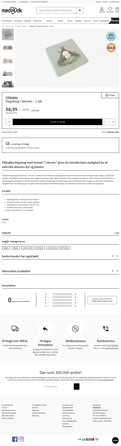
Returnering (67, 418)
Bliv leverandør (8, 415)
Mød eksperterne (8, 410)
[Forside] (3, 26)
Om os (4, 407)
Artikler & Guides (38, 413)
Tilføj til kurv (57, 121)
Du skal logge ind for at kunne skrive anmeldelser (102, 300)
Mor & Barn (9, 26)
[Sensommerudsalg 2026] (111, 48)
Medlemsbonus (68, 413)
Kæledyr (78, 21)
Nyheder (35, 410)
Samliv (96, 21)
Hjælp (115, 440)
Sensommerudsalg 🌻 (40, 2)
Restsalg (35, 415)
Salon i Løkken (8, 418)
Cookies (65, 423)
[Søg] (79, 10)
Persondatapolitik (69, 421)
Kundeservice (114, 2)
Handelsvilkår (67, 410)
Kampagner (24, 2)
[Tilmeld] (76, 386)
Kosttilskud (6, 21)
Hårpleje (27, 21)
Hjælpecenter (67, 407)
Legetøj (18, 26)
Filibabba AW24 (113, 132)
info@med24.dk (111, 348)
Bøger (25, 26)
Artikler (105, 2)
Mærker (35, 407)
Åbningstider (67, 426)
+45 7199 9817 (112, 345)
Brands (98, 2)
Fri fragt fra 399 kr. (10, 2)
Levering (65, 415)
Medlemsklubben (9, 413)
